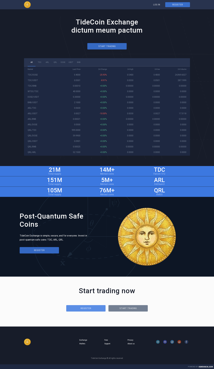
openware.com (206, 366)
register (177, 4)
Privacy (130, 340)
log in (156, 4)
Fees (106, 340)
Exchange (83, 340)
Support (107, 344)
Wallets (82, 344)
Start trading (128, 308)
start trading (107, 46)
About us (131, 344)
